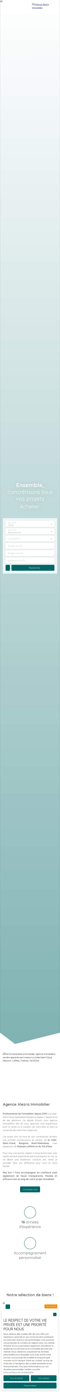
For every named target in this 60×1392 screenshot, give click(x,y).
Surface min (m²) (16, 560)
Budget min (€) (15, 546)
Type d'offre (12, 523)
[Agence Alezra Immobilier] (44, 11)
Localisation (14, 538)
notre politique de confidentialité (18, 1372)
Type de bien (12, 530)
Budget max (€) (16, 553)
